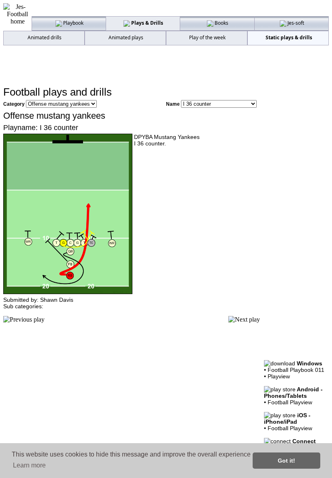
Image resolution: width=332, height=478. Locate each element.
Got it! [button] (286, 460)
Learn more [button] (29, 465)
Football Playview (290, 402)
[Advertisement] (166, 65)
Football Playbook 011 (296, 370)
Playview (279, 376)
